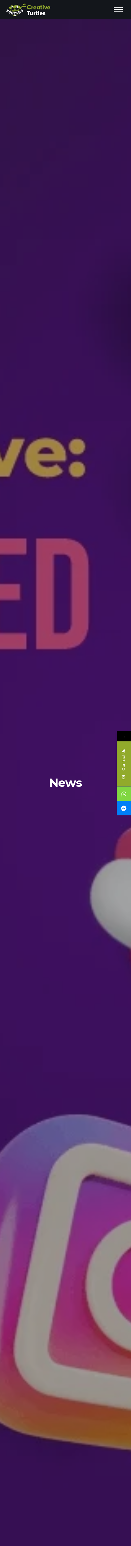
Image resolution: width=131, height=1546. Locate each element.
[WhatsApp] (124, 793)
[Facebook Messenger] (124, 808)
